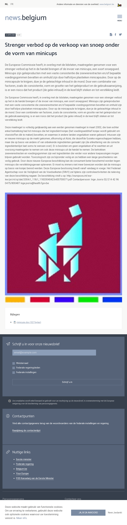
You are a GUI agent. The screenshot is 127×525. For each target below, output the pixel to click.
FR (12, 4)
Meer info (21, 518)
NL (6, 4)
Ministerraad (22, 363)
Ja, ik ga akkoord (88, 512)
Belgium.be (21, 468)
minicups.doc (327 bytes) (29, 322)
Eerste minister (23, 459)
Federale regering (25, 464)
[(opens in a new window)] (114, 34)
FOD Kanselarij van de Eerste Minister (35, 478)
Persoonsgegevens (13, 499)
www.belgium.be (107, 4)
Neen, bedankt (115, 512)
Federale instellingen (26, 372)
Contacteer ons (73, 499)
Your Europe (22, 473)
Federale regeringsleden (28, 368)
